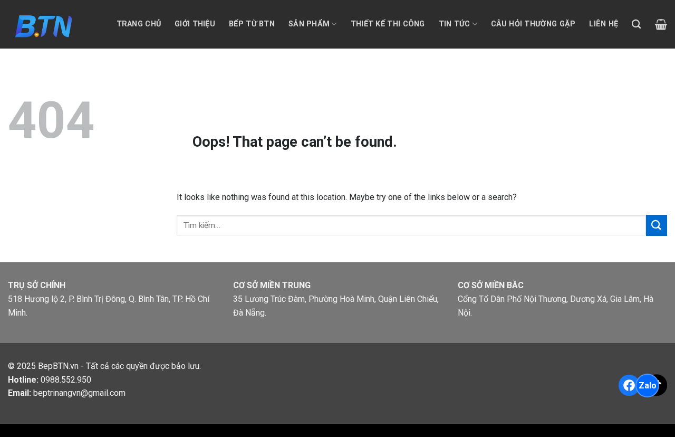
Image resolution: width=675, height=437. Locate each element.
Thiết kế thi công (388, 24)
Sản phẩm (309, 24)
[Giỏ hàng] (661, 24)
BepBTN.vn (58, 366)
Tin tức (454, 24)
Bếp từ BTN (252, 24)
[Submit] (656, 225)
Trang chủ (139, 24)
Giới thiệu (195, 24)
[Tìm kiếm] (636, 24)
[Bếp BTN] (43, 24)
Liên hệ (603, 24)
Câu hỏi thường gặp (533, 24)
